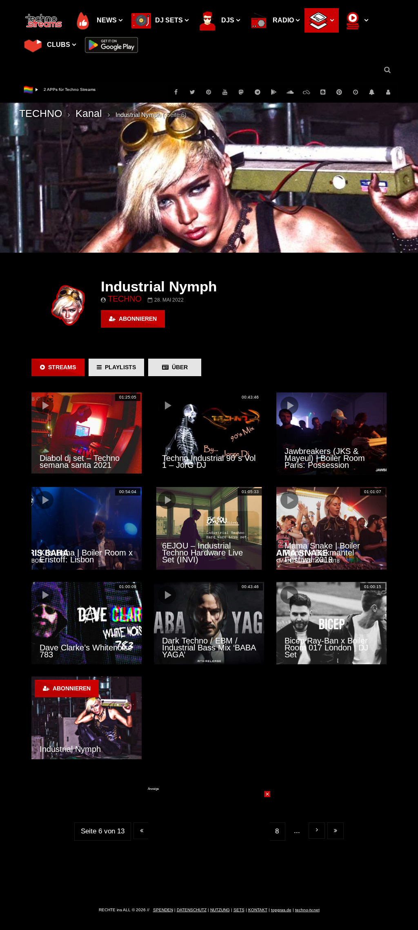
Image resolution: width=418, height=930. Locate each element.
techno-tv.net (307, 910)
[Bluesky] (306, 92)
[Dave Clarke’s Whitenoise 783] (86, 623)
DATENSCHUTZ (192, 910)
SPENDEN (163, 910)
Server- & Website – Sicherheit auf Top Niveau (87, 89)
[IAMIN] (339, 92)
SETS (239, 910)
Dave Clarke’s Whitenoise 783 (86, 651)
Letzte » (335, 830)
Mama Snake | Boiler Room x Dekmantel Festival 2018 (322, 552)
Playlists (119, 367)
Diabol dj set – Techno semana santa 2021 (80, 461)
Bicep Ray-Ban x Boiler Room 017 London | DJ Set (326, 647)
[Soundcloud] (290, 92)
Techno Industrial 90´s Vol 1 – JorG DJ (209, 461)
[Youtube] (225, 92)
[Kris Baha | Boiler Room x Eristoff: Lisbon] (86, 528)
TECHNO (40, 113)
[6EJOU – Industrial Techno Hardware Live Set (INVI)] (209, 528)
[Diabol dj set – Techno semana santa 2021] (86, 433)
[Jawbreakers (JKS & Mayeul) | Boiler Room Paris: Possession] (331, 433)
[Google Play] (274, 92)
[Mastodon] (241, 92)
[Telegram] (257, 92)
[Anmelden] (388, 92)
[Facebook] (176, 92)
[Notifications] (372, 92)
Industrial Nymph (70, 749)
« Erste (141, 830)
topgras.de (281, 910)
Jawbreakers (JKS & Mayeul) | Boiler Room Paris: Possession (325, 458)
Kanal (89, 113)
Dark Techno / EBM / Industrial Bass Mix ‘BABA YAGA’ (209, 647)
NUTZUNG (220, 910)
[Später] (355, 92)
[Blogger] (323, 92)
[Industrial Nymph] (86, 718)
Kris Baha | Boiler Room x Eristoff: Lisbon (86, 556)
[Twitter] (192, 92)
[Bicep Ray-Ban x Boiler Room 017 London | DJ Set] (331, 623)
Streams (60, 367)
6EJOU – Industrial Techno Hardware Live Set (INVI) (202, 552)
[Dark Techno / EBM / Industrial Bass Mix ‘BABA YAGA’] (209, 623)
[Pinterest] (208, 92)
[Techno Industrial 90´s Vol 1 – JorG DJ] (209, 433)
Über (178, 367)
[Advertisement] (209, 842)
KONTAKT (257, 910)
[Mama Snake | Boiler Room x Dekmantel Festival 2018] (331, 528)
